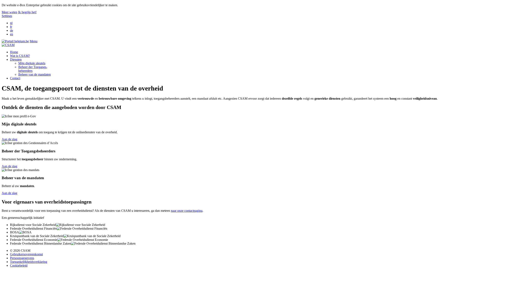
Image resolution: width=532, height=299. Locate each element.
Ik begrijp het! (27, 12)
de (11, 30)
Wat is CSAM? (20, 56)
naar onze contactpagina (186, 210)
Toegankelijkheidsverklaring (28, 261)
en (11, 34)
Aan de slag (9, 139)
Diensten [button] (16, 59)
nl (11, 23)
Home (14, 52)
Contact (15, 78)
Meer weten (9, 12)
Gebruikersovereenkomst (26, 254)
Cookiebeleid (18, 265)
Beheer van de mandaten (34, 74)
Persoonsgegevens (22, 258)
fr (11, 26)
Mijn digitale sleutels (31, 63)
